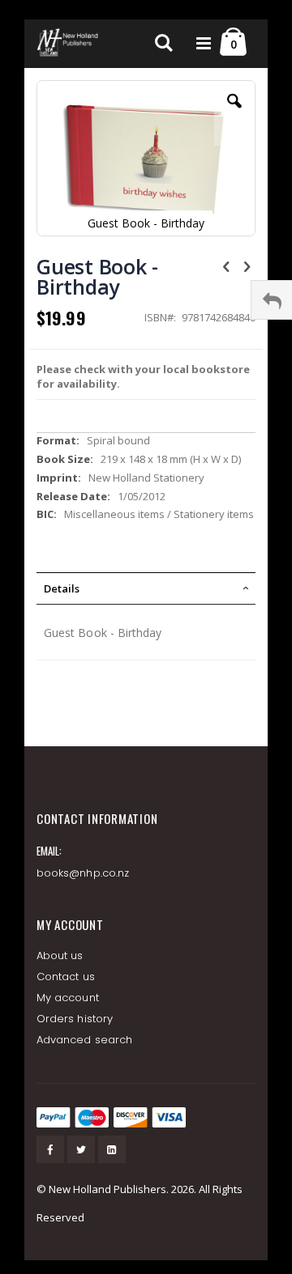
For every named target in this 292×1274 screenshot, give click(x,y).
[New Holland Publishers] (68, 44)
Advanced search (84, 1039)
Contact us (65, 976)
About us (60, 955)
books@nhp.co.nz (82, 873)
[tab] (146, 588)
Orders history (74, 1018)
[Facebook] (50, 1149)
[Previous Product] (226, 265)
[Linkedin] (112, 1149)
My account (67, 997)
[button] (234, 113)
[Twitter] (81, 1149)
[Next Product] (247, 265)
